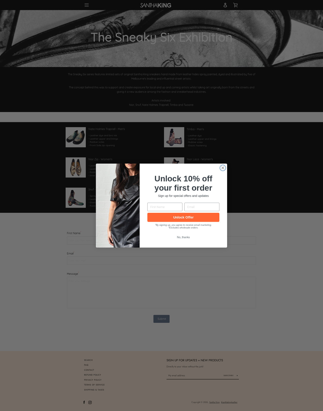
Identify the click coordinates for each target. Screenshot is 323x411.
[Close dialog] (223, 168)
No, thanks (183, 237)
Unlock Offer (183, 217)
